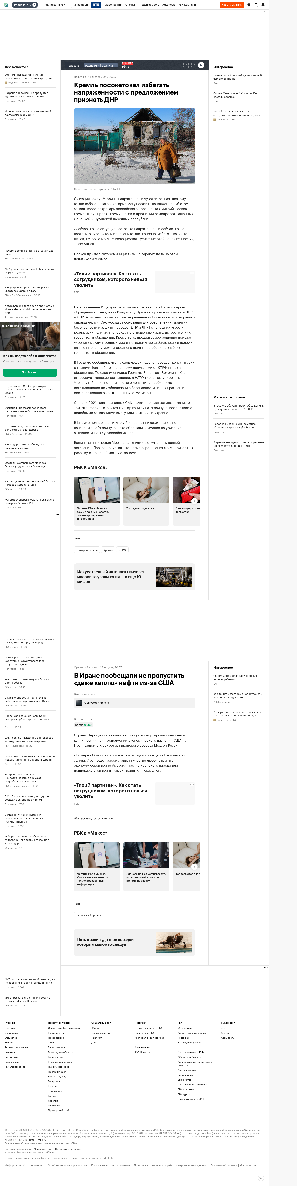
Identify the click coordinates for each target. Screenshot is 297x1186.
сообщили (100, 362)
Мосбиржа (40, 1148)
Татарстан (54, 1081)
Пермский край (57, 1071)
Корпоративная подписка (149, 1037)
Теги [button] (77, 538)
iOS (223, 1027)
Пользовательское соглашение (110, 1165)
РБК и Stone (11, 646)
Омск (51, 1042)
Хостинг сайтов (187, 1069)
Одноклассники (100, 1032)
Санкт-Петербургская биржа (64, 1148)
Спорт (8, 507)
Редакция (183, 1037)
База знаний (12, 1061)
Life (215, 101)
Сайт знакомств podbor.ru (193, 1084)
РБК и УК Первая (14, 258)
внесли (151, 306)
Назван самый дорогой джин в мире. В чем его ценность (237, 76)
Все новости (15, 67)
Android (225, 1032)
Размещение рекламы (190, 1042)
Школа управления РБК (191, 1099)
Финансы (10, 1052)
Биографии (11, 1057)
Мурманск (54, 1105)
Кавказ (52, 1095)
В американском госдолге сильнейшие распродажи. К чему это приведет (237, 713)
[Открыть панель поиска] (256, 4)
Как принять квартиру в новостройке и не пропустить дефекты (237, 695)
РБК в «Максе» (91, 467)
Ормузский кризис (86, 667)
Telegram (96, 1037)
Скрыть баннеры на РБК (148, 1027)
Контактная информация (192, 1032)
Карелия (53, 1100)
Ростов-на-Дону (57, 1076)
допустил (114, 447)
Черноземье (55, 1091)
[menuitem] (54, 5)
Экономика (11, 276)
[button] (248, 5)
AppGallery (227, 1037)
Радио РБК (21, 5)
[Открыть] (30, 5)
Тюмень (52, 1086)
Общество (11, 489)
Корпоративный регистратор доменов (195, 1063)
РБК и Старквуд (14, 434)
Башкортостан (56, 1047)
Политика (10, 100)
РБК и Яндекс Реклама (17, 785)
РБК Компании (13, 452)
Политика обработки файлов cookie (233, 1165)
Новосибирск (56, 1037)
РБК (76, 292)
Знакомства (184, 1079)
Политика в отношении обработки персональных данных (170, 1165)
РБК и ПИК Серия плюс (18, 295)
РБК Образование (15, 1066)
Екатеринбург (56, 1032)
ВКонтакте (97, 1027)
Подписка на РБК (144, 1032)
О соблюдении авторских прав (67, 1165)
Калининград (55, 1057)
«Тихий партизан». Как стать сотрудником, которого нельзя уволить (238, 112)
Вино (216, 83)
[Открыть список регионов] (248, 5)
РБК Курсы (184, 1094)
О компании (185, 1027)
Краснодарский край (60, 1061)
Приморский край (58, 1110)
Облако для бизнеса (189, 1057)
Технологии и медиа (16, 317)
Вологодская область (60, 1052)
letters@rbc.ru (37, 1139)
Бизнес (9, 1042)
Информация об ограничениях (24, 1165)
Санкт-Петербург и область (64, 1027)
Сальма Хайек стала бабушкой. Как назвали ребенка (235, 94)
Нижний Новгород (58, 1066)
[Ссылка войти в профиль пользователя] (263, 4)
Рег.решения (185, 1074)
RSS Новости (142, 1052)
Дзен (94, 1042)
